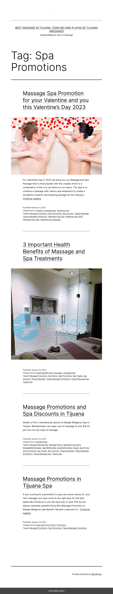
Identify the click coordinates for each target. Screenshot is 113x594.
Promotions (61, 525)
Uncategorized (49, 210)
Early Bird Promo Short (46, 525)
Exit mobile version (57, 591)
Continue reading (32, 198)
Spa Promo (52, 376)
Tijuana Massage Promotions (35, 216)
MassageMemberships (32, 448)
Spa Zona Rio (68, 213)
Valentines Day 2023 (74, 216)
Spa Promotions (55, 213)
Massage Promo (55, 445)
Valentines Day (63, 210)
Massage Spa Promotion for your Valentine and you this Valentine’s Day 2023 (56, 100)
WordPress (96, 574)
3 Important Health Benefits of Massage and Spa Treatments (54, 251)
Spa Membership (49, 448)
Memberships (41, 442)
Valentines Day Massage (50, 219)
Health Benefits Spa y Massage (49, 373)
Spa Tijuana (78, 376)
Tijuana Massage (82, 213)
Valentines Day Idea (31, 219)
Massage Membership (39, 445)
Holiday (39, 210)
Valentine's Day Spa (56, 216)
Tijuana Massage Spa (80, 379)
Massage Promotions (38, 213)
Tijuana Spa (28, 382)
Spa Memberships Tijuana (68, 448)
